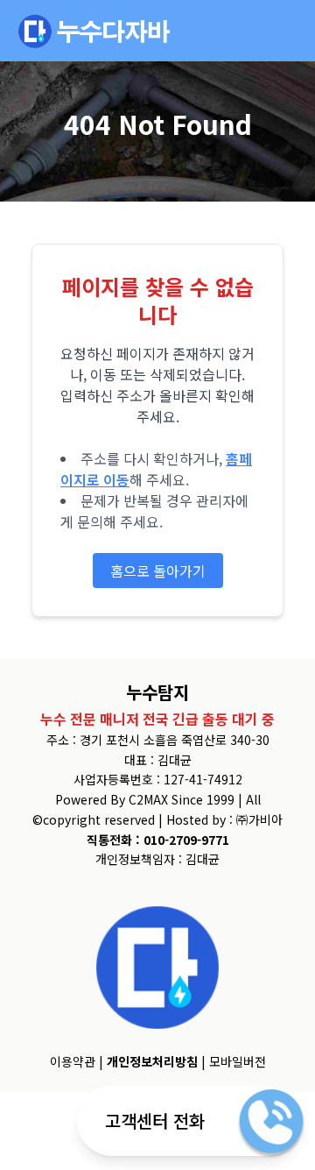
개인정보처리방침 (152, 1061)
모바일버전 (237, 1061)
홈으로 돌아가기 (158, 570)
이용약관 (72, 1061)
